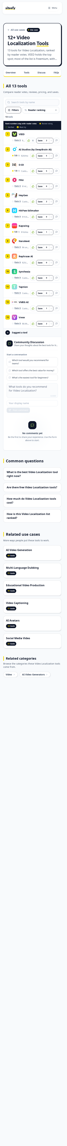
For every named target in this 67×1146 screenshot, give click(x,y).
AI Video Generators (33, 674)
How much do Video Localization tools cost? (31, 500)
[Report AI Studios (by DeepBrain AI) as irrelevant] (56, 155)
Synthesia (24, 271)
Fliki (21, 180)
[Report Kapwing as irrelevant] (56, 232)
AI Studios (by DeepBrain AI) (35, 149)
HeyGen (23, 195)
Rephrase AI (26, 256)
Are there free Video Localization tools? (32, 487)
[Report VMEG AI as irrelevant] (56, 308)
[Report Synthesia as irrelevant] (56, 277)
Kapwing (24, 225)
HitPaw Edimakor (29, 210)
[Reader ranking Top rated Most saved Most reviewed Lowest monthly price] (40, 110)
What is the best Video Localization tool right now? (32, 474)
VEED (22, 134)
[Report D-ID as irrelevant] (56, 171)
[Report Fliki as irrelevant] (56, 186)
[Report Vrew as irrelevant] (56, 323)
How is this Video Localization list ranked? (28, 516)
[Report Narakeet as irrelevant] (56, 247)
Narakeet (24, 241)
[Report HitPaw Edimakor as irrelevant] (56, 216)
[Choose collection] (51, 140)
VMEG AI (23, 302)
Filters (15, 110)
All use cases (18, 29)
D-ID (21, 164)
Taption (23, 286)
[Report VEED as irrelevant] (56, 140)
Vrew (22, 317)
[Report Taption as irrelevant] (56, 293)
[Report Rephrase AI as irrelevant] (56, 262)
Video (9, 674)
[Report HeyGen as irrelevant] (56, 201)
